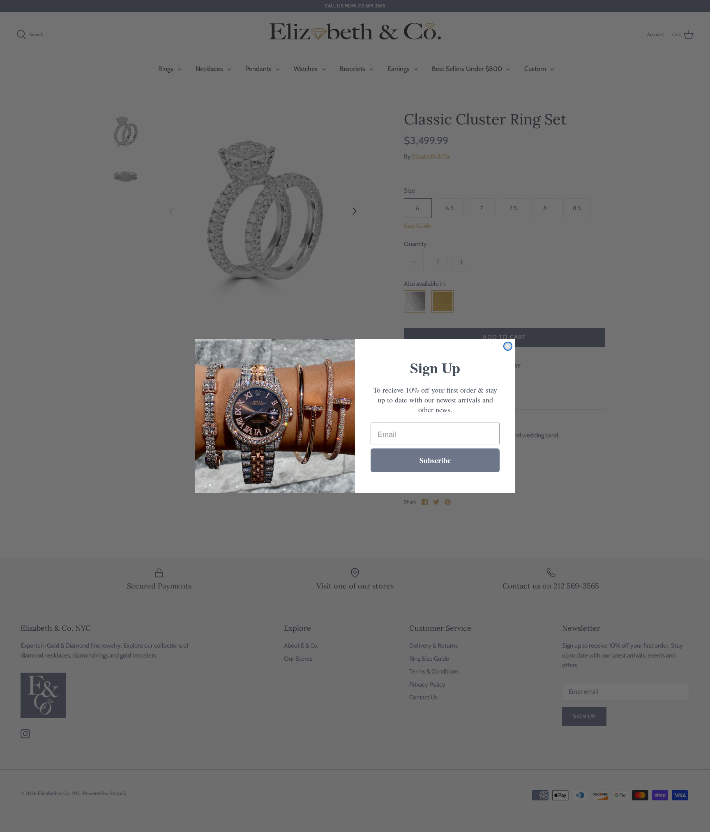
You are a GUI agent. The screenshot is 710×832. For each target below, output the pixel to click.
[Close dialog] (508, 346)
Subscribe (435, 460)
